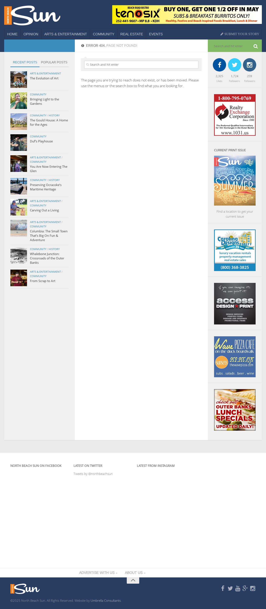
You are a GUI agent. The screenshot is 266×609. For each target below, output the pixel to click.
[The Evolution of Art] (18, 79)
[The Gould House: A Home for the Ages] (18, 121)
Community (103, 34)
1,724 (234, 76)
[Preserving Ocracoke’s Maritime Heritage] (18, 186)
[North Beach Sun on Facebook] (223, 589)
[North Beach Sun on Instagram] (253, 589)
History (54, 115)
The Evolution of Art (44, 78)
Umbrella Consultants (106, 600)
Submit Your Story (241, 34)
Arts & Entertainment (65, 34)
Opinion (30, 34)
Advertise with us (97, 573)
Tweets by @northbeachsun (93, 474)
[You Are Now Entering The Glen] (18, 163)
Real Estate (131, 34)
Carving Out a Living (44, 210)
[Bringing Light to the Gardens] (18, 100)
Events (156, 34)
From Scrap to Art (42, 281)
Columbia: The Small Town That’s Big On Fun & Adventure (49, 235)
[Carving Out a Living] (18, 207)
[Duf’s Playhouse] (18, 142)
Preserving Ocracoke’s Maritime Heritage (46, 187)
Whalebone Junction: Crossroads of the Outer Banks (47, 258)
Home (12, 34)
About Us (134, 573)
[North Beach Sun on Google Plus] (245, 589)
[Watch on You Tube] (238, 589)
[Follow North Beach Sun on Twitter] (230, 589)
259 (249, 76)
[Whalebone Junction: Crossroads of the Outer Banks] (18, 255)
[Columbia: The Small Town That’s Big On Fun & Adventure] (18, 228)
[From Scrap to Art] (18, 278)
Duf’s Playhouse (41, 141)
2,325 (219, 76)
